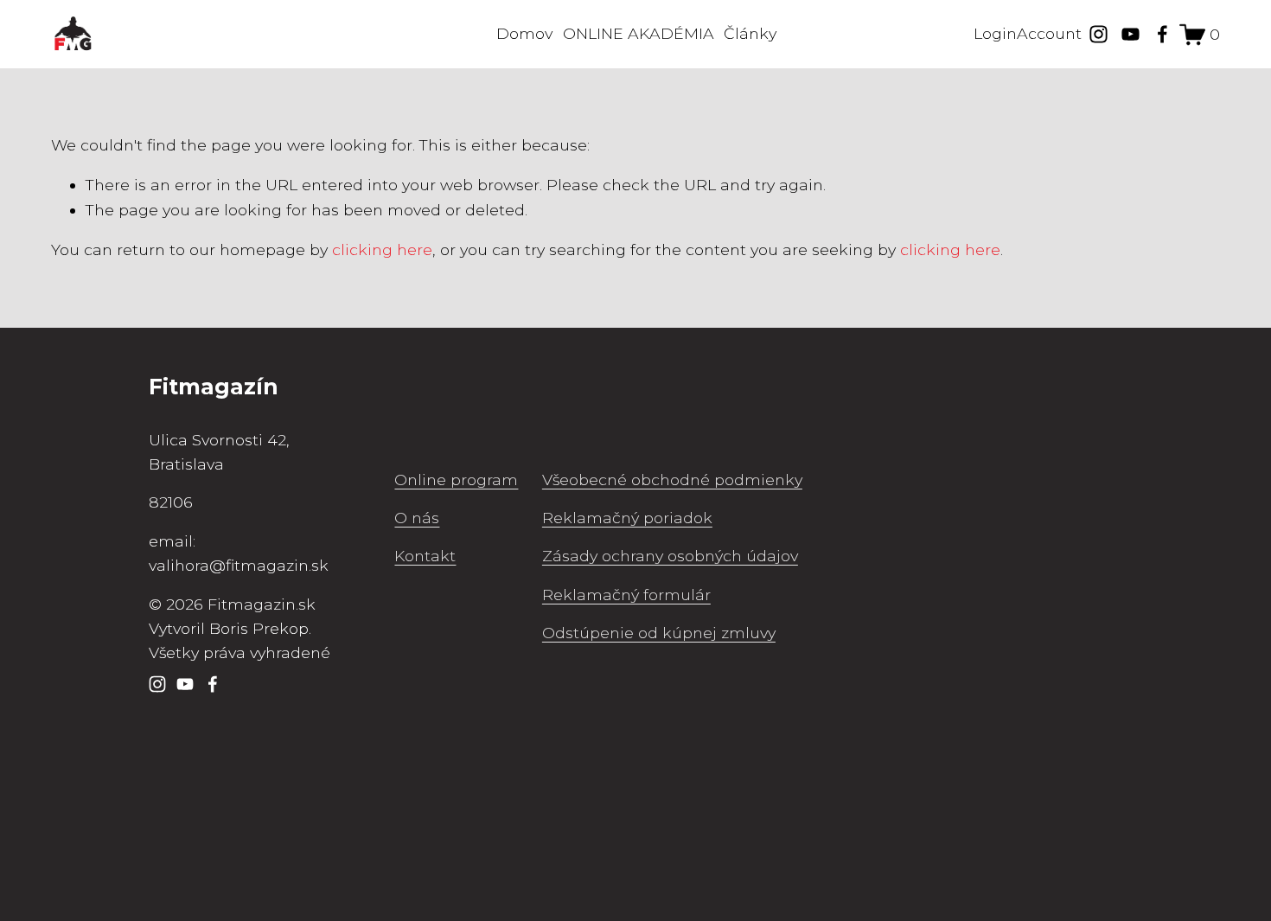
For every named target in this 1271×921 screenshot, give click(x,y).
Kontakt (425, 556)
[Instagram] (1098, 34)
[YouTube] (1130, 34)
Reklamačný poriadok (627, 517)
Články (750, 33)
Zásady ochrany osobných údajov (670, 556)
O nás (416, 517)
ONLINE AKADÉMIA (638, 33)
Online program (456, 479)
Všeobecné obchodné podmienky (672, 479)
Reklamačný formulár (626, 594)
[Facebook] (1162, 34)
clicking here (382, 249)
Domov (524, 33)
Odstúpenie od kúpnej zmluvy (659, 633)
